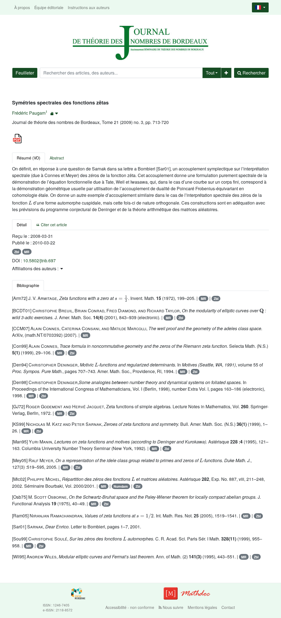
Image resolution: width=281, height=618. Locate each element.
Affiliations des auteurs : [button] (36, 268)
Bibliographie (28, 285)
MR (26, 251)
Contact (228, 607)
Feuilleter (25, 73)
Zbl (16, 251)
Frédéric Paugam (29, 113)
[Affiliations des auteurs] (54, 113)
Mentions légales (202, 607)
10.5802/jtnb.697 (39, 260)
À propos (22, 7)
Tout (210, 73)
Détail (22, 224)
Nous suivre (172, 607)
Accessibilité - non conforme (129, 607)
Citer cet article (53, 224)
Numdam (121, 486)
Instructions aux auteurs (88, 7)
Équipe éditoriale (48, 7)
